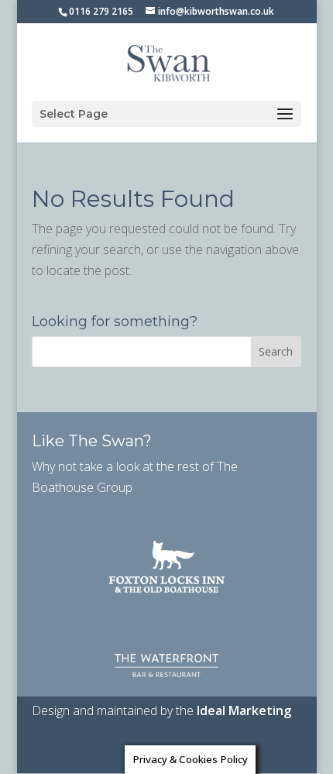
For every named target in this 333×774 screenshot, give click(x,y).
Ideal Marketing (244, 710)
